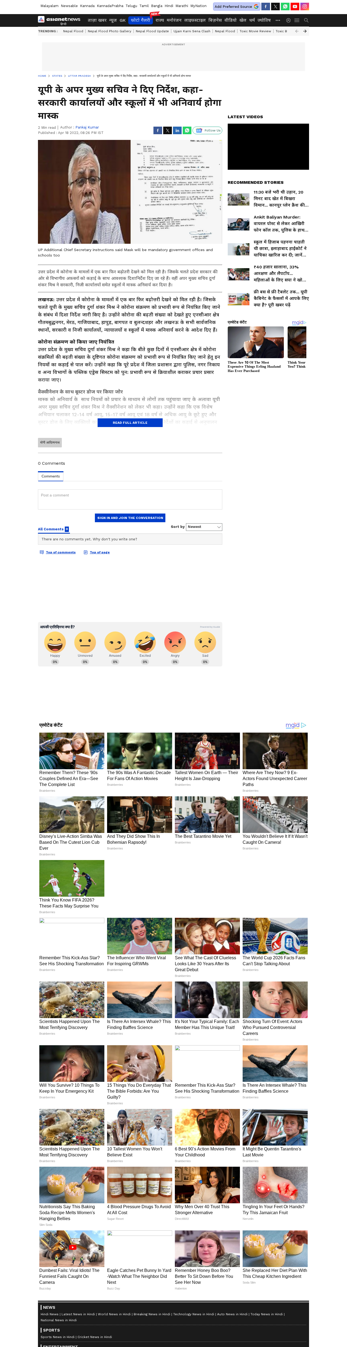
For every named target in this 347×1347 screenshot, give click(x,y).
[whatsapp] (285, 6)
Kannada (87, 6)
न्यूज (113, 20)
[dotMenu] (278, 20)
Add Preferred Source (233, 7)
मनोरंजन (174, 20)
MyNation (198, 6)
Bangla (156, 6)
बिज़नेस (215, 20)
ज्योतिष (264, 20)
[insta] (304, 6)
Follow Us (213, 130)
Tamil (144, 6)
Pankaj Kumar (87, 127)
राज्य (160, 20)
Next (305, 31)
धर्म (252, 20)
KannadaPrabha (110, 6)
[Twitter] (275, 6)
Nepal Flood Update (152, 31)
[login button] (289, 20)
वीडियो (230, 20)
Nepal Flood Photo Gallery (109, 31)
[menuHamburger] (297, 20)
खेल (242, 20)
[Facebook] (265, 6)
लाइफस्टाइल (195, 20)
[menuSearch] (306, 20)
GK (123, 20)
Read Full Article (130, 423)
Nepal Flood (73, 31)
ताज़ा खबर (97, 20)
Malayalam (49, 6)
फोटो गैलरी (140, 20)
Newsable (69, 6)
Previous (297, 31)
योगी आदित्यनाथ (50, 442)
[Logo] (61, 20)
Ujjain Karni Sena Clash (192, 31)
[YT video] (295, 6)
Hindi (169, 6)
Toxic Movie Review (255, 31)
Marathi (181, 6)
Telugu (131, 6)
